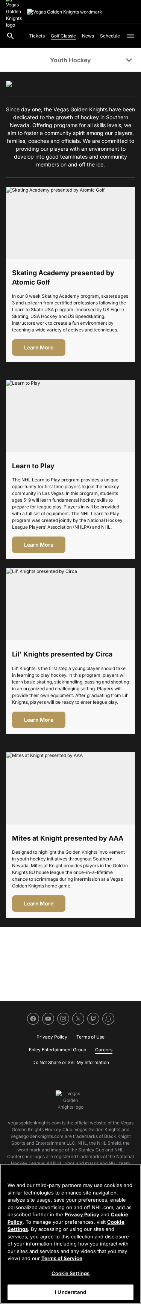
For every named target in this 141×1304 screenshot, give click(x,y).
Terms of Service (61, 1258)
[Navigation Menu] (130, 35)
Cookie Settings (70, 1273)
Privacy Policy (82, 1214)
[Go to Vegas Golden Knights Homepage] (64, 12)
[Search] (10, 35)
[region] (70, 1234)
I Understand (70, 1292)
